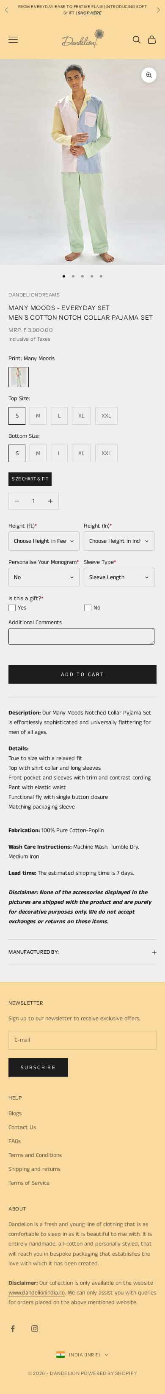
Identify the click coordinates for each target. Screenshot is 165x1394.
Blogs (15, 1113)
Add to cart (82, 675)
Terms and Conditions (35, 1155)
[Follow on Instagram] (34, 1328)
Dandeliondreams (34, 295)
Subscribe (38, 1068)
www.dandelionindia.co (36, 1293)
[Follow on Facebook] (12, 1328)
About (17, 1209)
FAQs (14, 1141)
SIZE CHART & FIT (30, 479)
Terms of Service (29, 1183)
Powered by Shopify (109, 1373)
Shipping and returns (34, 1169)
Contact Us (22, 1127)
